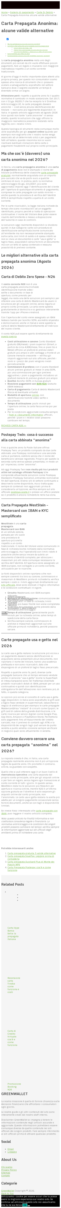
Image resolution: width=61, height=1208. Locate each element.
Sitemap (5, 1172)
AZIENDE (12, 602)
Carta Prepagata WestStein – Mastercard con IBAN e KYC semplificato (33, 51)
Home (4, 12)
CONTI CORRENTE (17, 597)
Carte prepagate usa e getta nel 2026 (19, 54)
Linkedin (12, 1152)
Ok (25, 1205)
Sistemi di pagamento (22, 12)
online (35, 395)
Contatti (5, 1175)
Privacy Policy (9, 1170)
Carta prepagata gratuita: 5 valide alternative (32, 853)
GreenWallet (7, 1190)
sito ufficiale (8, 585)
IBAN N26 (42, 383)
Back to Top (7, 1193)
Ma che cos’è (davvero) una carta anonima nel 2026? (24, 44)
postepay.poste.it (20, 492)
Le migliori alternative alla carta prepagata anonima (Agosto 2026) (28, 46)
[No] (29, 1205)
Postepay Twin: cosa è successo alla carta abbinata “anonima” (31, 50)
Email (11, 1149)
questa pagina (9, 336)
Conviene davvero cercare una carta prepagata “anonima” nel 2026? (29, 56)
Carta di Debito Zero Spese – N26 (23, 48)
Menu (5, 613)
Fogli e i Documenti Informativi (26, 414)
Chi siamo (6, 1167)
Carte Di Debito (45, 12)
